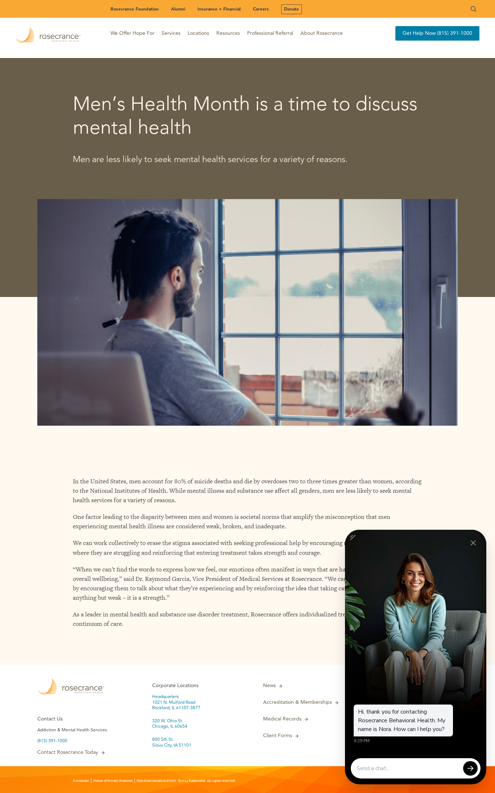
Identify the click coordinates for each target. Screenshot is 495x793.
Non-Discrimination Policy (156, 780)
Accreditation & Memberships (297, 702)
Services (171, 33)
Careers (261, 9)
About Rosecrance (321, 33)
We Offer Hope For (132, 33)
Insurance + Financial (219, 9)
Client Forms (277, 736)
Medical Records (282, 719)
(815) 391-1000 (52, 741)
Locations (198, 33)
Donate (291, 9)
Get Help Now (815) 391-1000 (437, 33)
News (269, 686)
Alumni (178, 9)
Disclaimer (81, 780)
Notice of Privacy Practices (113, 780)
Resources (228, 33)
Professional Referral (270, 33)
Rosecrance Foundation (135, 9)
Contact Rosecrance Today (67, 752)
